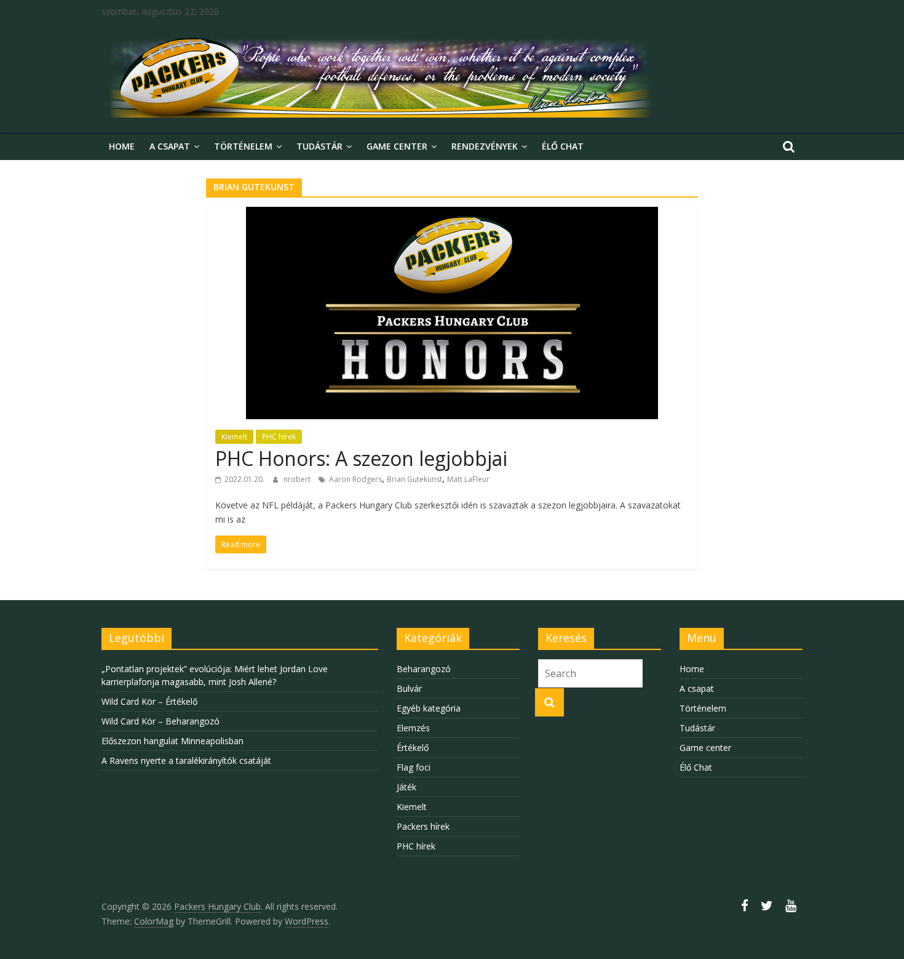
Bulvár (409, 688)
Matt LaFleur (468, 479)
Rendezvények (484, 146)
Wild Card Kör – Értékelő (149, 701)
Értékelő (413, 747)
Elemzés (413, 728)
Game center (397, 146)
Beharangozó (424, 669)
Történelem (243, 146)
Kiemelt (234, 436)
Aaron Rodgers (355, 479)
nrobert (297, 479)
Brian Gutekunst (414, 479)
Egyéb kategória (429, 708)
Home (122, 146)
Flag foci (413, 767)
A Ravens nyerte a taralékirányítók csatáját (186, 760)
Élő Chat (563, 146)
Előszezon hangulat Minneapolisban (172, 741)
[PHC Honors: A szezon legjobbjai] (452, 214)
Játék (406, 787)
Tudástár (319, 146)
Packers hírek (423, 826)
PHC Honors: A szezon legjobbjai (361, 458)
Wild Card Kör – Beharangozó (160, 721)
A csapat (169, 146)
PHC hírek (279, 436)
